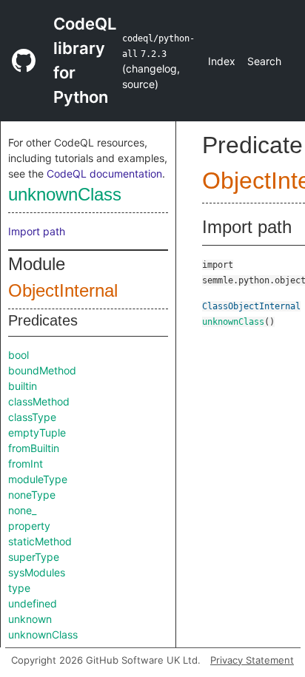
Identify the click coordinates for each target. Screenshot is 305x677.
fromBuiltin (33, 448)
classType (32, 417)
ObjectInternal (63, 290)
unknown (30, 619)
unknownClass (64, 194)
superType (33, 556)
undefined (32, 603)
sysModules (36, 572)
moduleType (37, 479)
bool (18, 354)
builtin (22, 386)
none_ (22, 510)
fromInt (25, 463)
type (19, 588)
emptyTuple (37, 432)
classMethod (39, 401)
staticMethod (40, 541)
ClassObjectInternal (251, 306)
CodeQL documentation (104, 173)
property (29, 525)
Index (221, 61)
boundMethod (42, 370)
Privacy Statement (252, 660)
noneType (32, 494)
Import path (36, 231)
